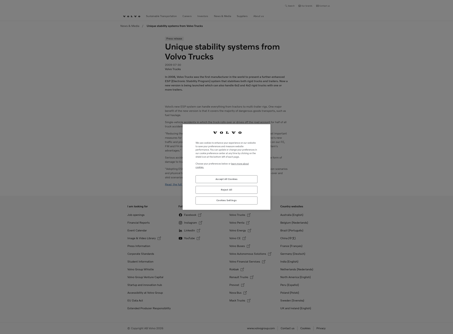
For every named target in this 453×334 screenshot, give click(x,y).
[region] (226, 167)
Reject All (226, 189)
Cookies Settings (226, 200)
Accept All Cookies (227, 179)
